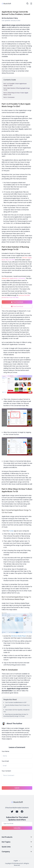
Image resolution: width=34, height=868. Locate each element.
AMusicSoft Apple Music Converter (13, 278)
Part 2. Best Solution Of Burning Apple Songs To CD (16, 89)
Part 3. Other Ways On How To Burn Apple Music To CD (15, 93)
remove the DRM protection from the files (16, 296)
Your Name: (5, 751)
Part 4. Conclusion (9, 97)
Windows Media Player (18, 636)
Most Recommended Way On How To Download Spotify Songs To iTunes (15, 715)
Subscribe (17, 828)
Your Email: (5, 761)
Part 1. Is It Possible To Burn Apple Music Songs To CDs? (15, 84)
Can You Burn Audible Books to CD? (15, 702)
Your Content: (6, 771)
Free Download (18, 302)
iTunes (11, 531)
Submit (17, 788)
